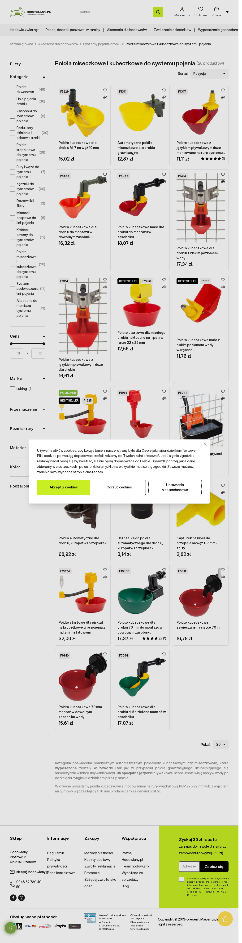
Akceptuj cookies (64, 487)
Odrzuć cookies (119, 487)
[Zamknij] (205, 444)
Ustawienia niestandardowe (175, 487)
